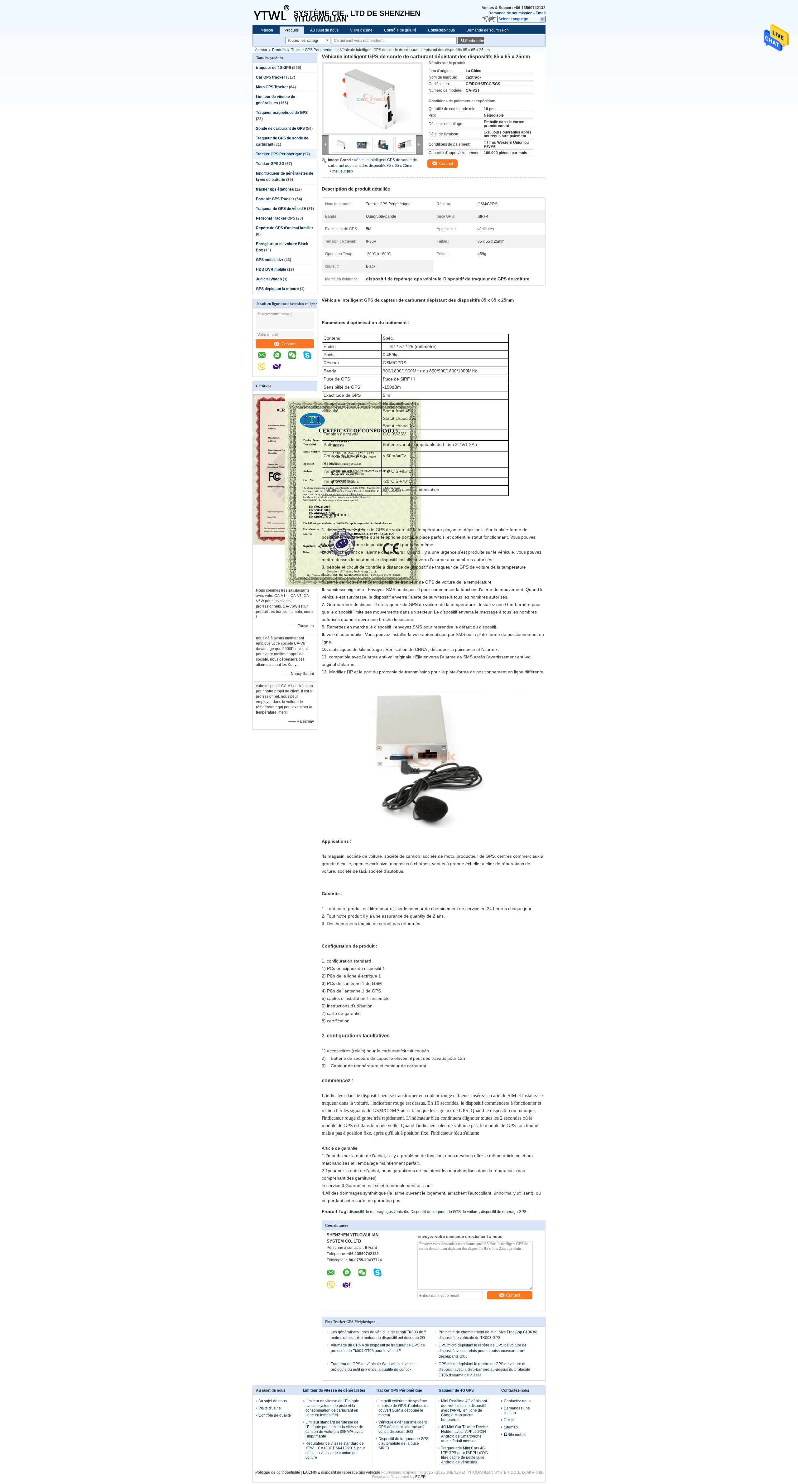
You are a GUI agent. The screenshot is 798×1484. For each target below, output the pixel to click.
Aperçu (261, 50)
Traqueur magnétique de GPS (282, 112)
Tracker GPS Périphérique (313, 50)
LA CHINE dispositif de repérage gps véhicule (341, 1472)
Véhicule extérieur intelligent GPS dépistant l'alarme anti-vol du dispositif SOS (402, 1427)
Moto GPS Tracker (272, 87)
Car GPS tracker (270, 77)
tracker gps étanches (275, 189)
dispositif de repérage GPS (503, 1212)
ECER (420, 1477)
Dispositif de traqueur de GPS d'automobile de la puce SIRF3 (403, 1443)
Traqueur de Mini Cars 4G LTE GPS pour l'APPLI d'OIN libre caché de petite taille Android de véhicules (464, 1455)
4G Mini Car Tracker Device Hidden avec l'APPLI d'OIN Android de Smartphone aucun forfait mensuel (464, 1434)
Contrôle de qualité (400, 30)
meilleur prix (342, 171)
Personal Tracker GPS (275, 218)
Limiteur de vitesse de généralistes (334, 1390)
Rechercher (474, 40)
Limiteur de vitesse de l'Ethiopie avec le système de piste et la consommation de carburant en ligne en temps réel (332, 1408)
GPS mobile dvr (269, 260)
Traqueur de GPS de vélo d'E (281, 208)
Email (541, 13)
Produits (292, 30)
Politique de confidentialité (277, 1472)
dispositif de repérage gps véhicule (378, 1212)
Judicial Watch (269, 279)
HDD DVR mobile (271, 269)
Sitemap (511, 1427)
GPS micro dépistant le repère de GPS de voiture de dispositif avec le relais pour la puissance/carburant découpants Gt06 (482, 1351)
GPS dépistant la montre (277, 289)
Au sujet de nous (324, 30)
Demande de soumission (510, 13)
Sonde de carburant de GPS (280, 128)
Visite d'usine (361, 30)
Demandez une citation (517, 1410)
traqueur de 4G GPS (273, 67)
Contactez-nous (441, 30)
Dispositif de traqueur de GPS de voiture (444, 1212)
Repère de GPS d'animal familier (284, 228)
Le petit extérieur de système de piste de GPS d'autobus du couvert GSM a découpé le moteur (403, 1408)
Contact (288, 344)
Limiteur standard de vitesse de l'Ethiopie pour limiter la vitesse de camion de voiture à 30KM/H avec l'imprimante (334, 1429)
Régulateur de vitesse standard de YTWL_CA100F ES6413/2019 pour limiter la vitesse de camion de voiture (335, 1450)
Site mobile (516, 1435)
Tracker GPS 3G (270, 164)
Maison (267, 30)
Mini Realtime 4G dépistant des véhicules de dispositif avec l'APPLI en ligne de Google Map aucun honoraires (464, 1410)
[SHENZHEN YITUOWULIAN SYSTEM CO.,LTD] (273, 12)
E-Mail (509, 1420)
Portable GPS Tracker (275, 199)
